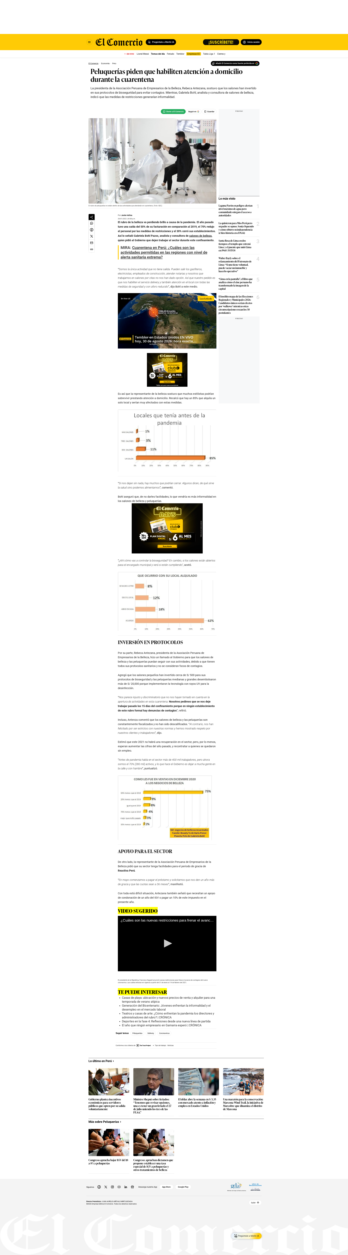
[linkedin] (125, 1187)
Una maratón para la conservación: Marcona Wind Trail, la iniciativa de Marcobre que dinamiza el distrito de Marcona (243, 1104)
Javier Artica (126, 215)
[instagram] (112, 1187)
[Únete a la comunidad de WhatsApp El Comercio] (173, 111)
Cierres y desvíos (225, 54)
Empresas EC (193, 54)
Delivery (150, 1033)
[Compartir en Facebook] (92, 230)
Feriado (170, 54)
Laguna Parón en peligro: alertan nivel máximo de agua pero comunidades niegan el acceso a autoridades (235, 210)
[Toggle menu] (89, 42)
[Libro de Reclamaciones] (255, 1186)
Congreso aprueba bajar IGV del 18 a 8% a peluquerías (108, 1161)
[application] (167, 943)
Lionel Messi (143, 54)
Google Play (183, 1187)
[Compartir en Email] (92, 243)
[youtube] (119, 1187)
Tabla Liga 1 (209, 54)
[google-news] (132, 1187)
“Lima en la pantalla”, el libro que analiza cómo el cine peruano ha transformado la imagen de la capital (236, 283)
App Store (166, 1187)
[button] (167, 943)
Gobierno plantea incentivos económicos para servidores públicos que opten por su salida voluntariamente (106, 1104)
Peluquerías (137, 1033)
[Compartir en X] (92, 236)
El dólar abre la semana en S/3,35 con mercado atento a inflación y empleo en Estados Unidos (197, 1103)
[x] (105, 1187)
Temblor (180, 54)
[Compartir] (92, 217)
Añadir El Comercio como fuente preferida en (235, 63)
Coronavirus (164, 1033)
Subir (253, 1202)
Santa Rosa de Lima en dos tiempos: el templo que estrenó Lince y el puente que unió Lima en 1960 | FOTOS (235, 245)
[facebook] (99, 1187)
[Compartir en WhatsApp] (92, 223)
